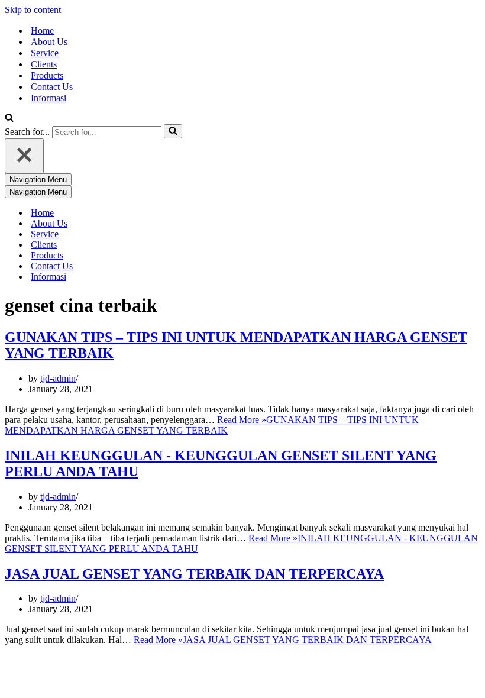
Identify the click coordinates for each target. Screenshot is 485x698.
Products (47, 75)
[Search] (9, 119)
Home (42, 30)
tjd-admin (58, 378)
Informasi (48, 98)
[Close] (24, 155)
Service (45, 53)
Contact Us (52, 87)
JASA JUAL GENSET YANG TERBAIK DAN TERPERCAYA (194, 573)
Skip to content (33, 10)
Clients (44, 64)
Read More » (212, 425)
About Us (49, 42)
